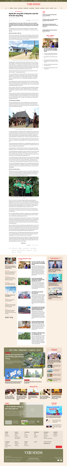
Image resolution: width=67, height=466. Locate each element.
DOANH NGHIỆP (46, 432)
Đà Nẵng (20, 248)
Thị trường (45, 433)
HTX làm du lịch (29, 250)
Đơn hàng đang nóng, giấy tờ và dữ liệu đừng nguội (33, 397)
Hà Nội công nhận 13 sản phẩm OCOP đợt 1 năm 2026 (57, 366)
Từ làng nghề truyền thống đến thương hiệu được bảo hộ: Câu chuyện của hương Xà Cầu (51, 61)
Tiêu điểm (11, 8)
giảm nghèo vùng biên (21, 250)
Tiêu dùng (45, 434)
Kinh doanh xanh (18, 11)
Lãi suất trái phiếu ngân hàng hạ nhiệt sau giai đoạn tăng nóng (49, 30)
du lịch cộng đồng (33, 248)
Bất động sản (26, 8)
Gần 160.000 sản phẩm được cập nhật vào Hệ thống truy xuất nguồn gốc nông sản (10, 273)
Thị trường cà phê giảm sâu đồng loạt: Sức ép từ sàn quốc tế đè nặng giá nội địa (10, 278)
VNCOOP (35, 441)
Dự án (35, 434)
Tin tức (35, 433)
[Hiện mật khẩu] (43, 216)
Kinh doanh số (17, 438)
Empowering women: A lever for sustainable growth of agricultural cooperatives (55, 284)
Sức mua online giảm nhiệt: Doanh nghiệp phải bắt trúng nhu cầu (45, 397)
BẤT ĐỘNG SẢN (36, 432)
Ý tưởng (16, 444)
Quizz (39, 350)
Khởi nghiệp (17, 443)
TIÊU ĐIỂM (6, 432)
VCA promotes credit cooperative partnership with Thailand (54, 297)
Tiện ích (35, 437)
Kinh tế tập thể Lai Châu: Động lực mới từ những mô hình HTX (57, 379)
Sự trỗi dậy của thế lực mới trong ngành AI (10, 296)
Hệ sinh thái (17, 445)
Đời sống (51, 8)
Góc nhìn (26, 437)
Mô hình (7, 317)
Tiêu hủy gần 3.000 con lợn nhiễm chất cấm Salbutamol (10, 284)
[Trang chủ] (8, 8)
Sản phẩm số (55, 434)
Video (15, 350)
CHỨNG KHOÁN (26, 432)
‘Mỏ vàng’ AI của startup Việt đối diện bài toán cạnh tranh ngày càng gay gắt (10, 305)
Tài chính (15, 8)
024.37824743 (59, 458)
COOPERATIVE (7, 441)
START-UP (16, 441)
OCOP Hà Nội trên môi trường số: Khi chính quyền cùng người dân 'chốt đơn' (54, 362)
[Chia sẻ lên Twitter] (34, 20)
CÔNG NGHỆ (55, 432)
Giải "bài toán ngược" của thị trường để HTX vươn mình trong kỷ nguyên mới (50, 20)
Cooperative (42, 8)
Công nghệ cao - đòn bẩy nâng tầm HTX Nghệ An (15, 422)
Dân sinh (25, 443)
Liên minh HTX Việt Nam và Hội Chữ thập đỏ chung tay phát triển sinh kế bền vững (57, 426)
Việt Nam (6, 433)
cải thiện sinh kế (14, 248)
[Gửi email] (36, 20)
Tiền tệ (16, 434)
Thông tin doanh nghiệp (48, 438)
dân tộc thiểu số (26, 248)
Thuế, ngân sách (17, 437)
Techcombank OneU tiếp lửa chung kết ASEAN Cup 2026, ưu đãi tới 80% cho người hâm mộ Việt (50, 25)
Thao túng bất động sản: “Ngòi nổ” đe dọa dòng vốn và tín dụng (56, 397)
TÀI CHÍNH (16, 432)
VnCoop (54, 349)
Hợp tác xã (7, 443)
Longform (32, 350)
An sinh (11, 317)
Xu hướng (55, 433)
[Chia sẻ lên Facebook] (32, 20)
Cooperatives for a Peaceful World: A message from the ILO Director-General (54, 270)
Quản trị (45, 437)
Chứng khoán (20, 8)
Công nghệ (37, 8)
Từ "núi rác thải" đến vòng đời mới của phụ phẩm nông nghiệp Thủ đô (50, 50)
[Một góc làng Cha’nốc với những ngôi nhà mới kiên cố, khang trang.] (24, 40)
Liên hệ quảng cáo (47, 443)
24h (25, 433)
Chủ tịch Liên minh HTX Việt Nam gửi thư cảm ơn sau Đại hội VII (49, 15)
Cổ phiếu (25, 434)
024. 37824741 (49, 441)
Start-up (47, 8)
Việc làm (25, 444)
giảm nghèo (14, 250)
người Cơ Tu (14, 252)
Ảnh (10, 350)
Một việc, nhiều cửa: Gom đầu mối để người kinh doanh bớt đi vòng (9, 397)
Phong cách (26, 445)
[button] (41, 421)
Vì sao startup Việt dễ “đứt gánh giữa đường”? (9, 300)
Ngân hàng (17, 433)
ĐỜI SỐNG (26, 441)
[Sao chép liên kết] (38, 20)
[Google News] (29, 20)
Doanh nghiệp (31, 8)
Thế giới (6, 434)
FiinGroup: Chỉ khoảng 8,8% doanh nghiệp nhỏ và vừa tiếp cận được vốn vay (10, 267)
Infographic (23, 350)
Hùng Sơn (35, 250)
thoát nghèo (19, 252)
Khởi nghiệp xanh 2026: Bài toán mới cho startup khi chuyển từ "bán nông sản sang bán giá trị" (10, 312)
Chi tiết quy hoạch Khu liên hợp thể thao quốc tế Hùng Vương (14, 357)
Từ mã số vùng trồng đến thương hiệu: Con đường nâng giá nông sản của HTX (50, 54)
